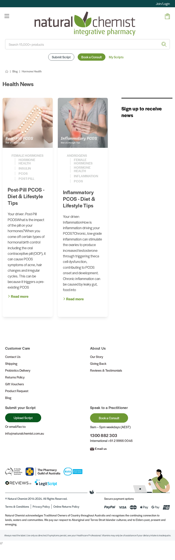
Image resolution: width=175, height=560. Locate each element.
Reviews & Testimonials (106, 370)
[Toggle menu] (6, 16)
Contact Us (12, 356)
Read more (19, 296)
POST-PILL (26, 178)
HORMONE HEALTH (27, 161)
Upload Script (23, 417)
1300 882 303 (103, 435)
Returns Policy (15, 377)
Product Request (16, 390)
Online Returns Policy (66, 506)
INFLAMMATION (86, 176)
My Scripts (116, 57)
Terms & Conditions (17, 506)
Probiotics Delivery (17, 370)
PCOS (23, 173)
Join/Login (163, 3)
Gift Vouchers (14, 384)
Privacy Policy (41, 506)
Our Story (96, 356)
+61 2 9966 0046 (120, 440)
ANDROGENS (77, 155)
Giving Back (98, 363)
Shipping (11, 363)
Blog (8, 397)
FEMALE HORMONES (28, 155)
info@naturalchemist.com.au (24, 433)
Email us (101, 448)
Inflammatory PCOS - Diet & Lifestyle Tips (79, 198)
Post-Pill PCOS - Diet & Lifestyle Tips (26, 196)
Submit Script (61, 57)
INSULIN (25, 168)
